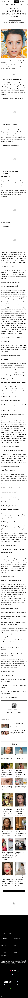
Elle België (4, 933)
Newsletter (23, 1)
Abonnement (4, 930)
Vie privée (3, 944)
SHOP (16, 1)
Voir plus (14, 891)
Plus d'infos (17, 955)
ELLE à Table (20, 4)
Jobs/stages (17, 930)
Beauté (8, 4)
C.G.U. (15, 937)
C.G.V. (15, 940)
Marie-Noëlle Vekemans (15, 20)
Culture (13, 4)
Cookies (16, 944)
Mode (3, 4)
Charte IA (3, 947)
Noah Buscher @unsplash (17, 22)
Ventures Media (5, 940)
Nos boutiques (18, 933)
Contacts (3, 937)
